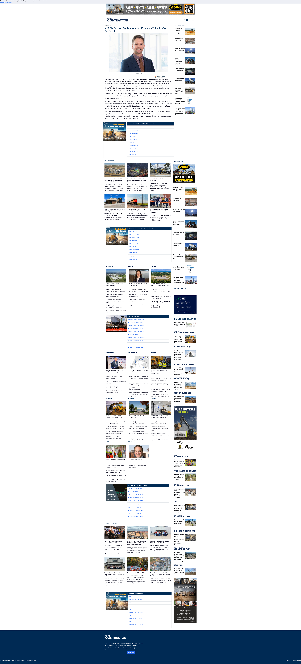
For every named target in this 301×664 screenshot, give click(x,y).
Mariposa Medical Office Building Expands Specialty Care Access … (138, 439)
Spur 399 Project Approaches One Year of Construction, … (138, 388)
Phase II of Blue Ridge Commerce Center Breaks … (115, 284)
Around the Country (181, 288)
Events (108, 442)
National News (180, 25)
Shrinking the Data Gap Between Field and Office (178, 189)
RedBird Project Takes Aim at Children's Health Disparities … (137, 422)
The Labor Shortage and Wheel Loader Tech (178, 256)
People (130, 266)
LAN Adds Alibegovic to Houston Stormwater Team (138, 284)
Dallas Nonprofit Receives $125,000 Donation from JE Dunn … (161, 379)
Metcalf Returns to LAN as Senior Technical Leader (138, 295)
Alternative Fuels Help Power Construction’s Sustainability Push (180, 111)
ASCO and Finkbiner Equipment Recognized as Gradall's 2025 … (114, 437)
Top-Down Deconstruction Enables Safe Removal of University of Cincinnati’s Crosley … (178, 356)
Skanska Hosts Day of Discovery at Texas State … (115, 460)
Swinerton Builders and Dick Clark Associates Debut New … (115, 471)
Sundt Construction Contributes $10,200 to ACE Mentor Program (160, 395)
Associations (110, 353)
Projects (154, 266)
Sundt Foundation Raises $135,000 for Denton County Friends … (161, 390)
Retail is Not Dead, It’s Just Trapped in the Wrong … (179, 324)
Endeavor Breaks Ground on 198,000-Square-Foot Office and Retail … (115, 301)
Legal (130, 442)
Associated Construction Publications (14, 660)
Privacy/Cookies (296, 660)
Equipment (109, 398)
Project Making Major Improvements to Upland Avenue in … (161, 306)
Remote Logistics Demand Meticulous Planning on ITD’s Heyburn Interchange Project (179, 539)
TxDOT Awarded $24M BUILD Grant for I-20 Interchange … (138, 384)
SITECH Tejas (132, 127)
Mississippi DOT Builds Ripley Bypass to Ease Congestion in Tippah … (178, 386)
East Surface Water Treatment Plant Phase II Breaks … (116, 476)
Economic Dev (133, 398)
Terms (288, 660)
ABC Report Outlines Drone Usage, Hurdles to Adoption (179, 267)
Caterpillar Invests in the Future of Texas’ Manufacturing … (115, 422)
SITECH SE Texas (133, 130)
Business (154, 398)
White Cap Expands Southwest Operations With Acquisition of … (160, 439)
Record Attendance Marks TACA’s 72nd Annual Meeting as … (115, 371)
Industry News (109, 161)
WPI (129, 597)
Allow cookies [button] (8, 2)
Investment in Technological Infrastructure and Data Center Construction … (159, 371)
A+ (189, 19)
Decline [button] (2, 2)
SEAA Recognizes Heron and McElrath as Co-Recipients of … (114, 306)
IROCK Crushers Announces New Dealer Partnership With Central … (115, 427)
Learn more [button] (44, 1)
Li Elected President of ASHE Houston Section (114, 377)
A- (184, 19)
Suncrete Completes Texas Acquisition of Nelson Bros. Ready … (161, 434)
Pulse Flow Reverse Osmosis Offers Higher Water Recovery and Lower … (179, 509)
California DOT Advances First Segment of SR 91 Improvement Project (179, 339)
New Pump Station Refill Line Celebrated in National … (114, 391)
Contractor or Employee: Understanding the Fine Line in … (138, 460)
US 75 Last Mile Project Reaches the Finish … (116, 311)
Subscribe (131, 652)
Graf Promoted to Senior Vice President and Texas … (137, 300)
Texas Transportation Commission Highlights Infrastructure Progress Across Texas (138, 394)
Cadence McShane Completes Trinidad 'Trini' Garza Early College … (138, 433)
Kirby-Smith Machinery (135, 488)
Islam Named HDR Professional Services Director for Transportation (139, 290)
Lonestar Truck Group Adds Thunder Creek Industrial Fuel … (115, 416)
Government (132, 353)
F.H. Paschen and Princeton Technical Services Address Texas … (160, 384)
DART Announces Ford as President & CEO (138, 305)
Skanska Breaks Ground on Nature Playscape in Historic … (115, 466)
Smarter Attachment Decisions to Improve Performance (178, 62)
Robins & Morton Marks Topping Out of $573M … (138, 416)
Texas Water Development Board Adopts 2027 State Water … (160, 302)
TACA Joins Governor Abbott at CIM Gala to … (116, 382)
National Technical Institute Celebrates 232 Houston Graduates (115, 290)
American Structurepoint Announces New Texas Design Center (159, 428)
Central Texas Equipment (136, 319)
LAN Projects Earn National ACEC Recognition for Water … (115, 387)
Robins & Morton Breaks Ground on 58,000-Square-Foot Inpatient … (138, 427)
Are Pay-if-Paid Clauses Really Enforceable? (137, 466)
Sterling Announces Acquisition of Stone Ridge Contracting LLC (160, 422)
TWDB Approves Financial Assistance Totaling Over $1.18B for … (161, 291)
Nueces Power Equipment (136, 322)
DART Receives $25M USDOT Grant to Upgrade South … (161, 297)
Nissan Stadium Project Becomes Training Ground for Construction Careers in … (179, 463)
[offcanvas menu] (192, 19)
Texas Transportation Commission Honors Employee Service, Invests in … (138, 378)
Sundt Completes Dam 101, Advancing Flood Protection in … (160, 284)
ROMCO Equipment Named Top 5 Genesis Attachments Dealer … (115, 432)
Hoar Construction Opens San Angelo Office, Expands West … (160, 416)
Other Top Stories (110, 523)
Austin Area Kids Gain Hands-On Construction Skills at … (115, 295)
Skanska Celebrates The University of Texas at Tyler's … (115, 480)
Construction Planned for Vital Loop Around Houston (138, 371)
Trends (153, 353)
